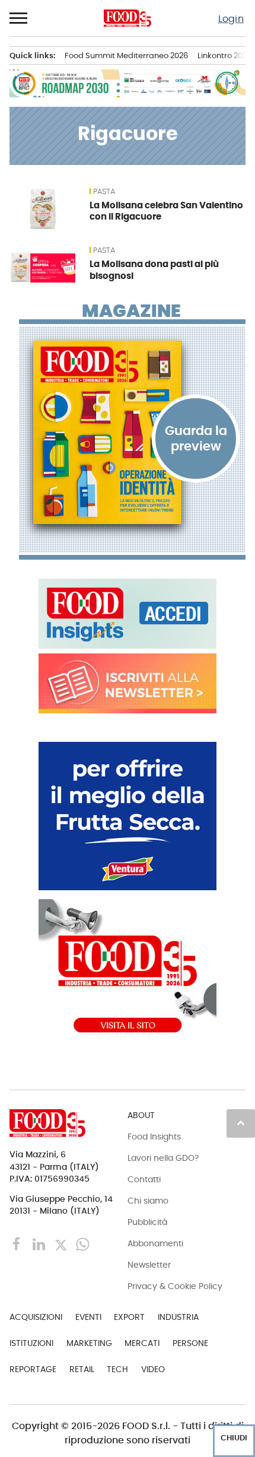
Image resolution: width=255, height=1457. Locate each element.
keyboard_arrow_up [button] (241, 1123)
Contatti (144, 1179)
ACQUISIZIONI (35, 1317)
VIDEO (153, 1369)
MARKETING (89, 1343)
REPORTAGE (32, 1369)
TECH (117, 1369)
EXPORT (129, 1317)
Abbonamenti (155, 1243)
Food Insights (154, 1136)
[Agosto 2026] (132, 432)
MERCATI (142, 1343)
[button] (18, 18)
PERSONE (190, 1343)
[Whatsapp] (82, 1243)
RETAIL (81, 1369)
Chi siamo (148, 1201)
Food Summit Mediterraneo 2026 (126, 55)
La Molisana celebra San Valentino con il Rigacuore (166, 211)
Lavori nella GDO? (163, 1158)
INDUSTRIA (178, 1317)
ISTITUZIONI (31, 1343)
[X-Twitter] (62, 1243)
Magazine (131, 311)
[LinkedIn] (40, 1243)
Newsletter (149, 1265)
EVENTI (88, 1317)
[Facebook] (18, 1243)
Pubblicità (147, 1222)
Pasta (104, 192)
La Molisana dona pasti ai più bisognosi (154, 270)
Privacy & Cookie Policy (175, 1286)
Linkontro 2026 (224, 55)
